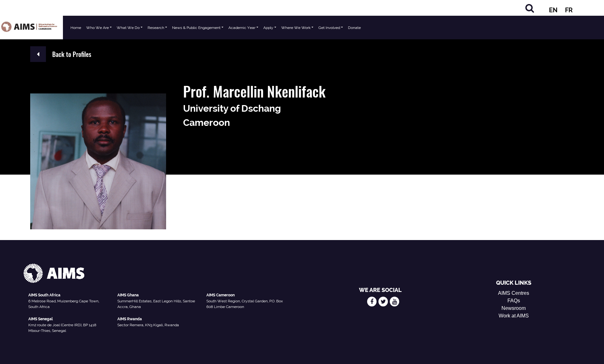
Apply (268, 27)
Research (156, 27)
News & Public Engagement (196, 27)
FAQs (513, 300)
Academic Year (241, 27)
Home (75, 27)
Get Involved (329, 27)
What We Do (128, 27)
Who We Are (97, 27)
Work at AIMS (514, 315)
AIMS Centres (513, 293)
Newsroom (513, 308)
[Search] (529, 8)
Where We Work (295, 27)
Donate (354, 27)
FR (569, 10)
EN (553, 10)
